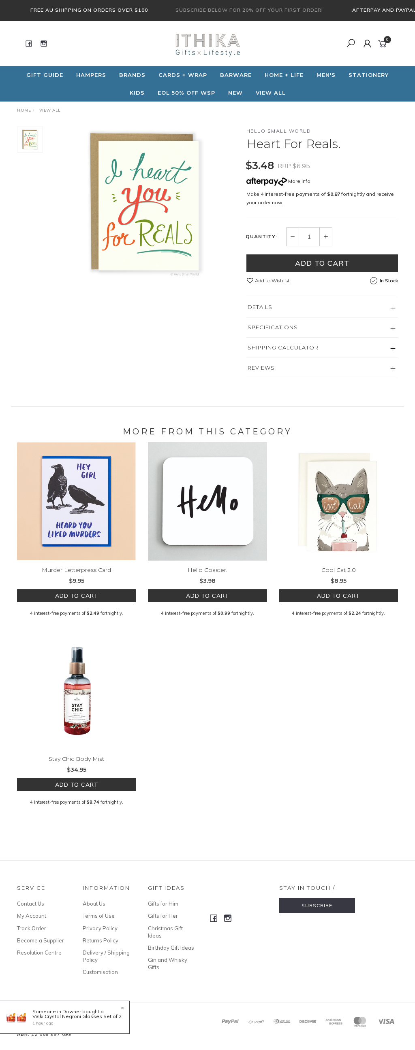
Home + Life (284, 75)
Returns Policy (100, 940)
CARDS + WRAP (182, 75)
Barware (236, 75)
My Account (31, 915)
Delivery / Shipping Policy (106, 956)
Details (260, 307)
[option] (144, 202)
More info (298, 181)
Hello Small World (278, 131)
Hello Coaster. (207, 570)
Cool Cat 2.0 (338, 570)
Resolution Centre (39, 952)
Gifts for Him (163, 903)
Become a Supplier (40, 940)
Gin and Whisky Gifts (167, 963)
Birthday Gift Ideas (171, 947)
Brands (132, 75)
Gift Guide (44, 75)
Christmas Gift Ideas (165, 932)
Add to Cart (322, 263)
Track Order (31, 928)
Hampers (91, 75)
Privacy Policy (100, 928)
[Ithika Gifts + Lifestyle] (206, 43)
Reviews (261, 367)
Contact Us (30, 903)
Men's (326, 75)
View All (271, 92)
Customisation (100, 972)
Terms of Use (99, 915)
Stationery (369, 75)
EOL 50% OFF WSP (186, 92)
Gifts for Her (163, 915)
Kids (137, 92)
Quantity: (261, 236)
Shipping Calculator (283, 347)
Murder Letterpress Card (76, 570)
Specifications (273, 327)
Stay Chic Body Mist (76, 758)
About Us (94, 903)
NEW (235, 92)
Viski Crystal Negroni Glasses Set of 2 (77, 1016)
